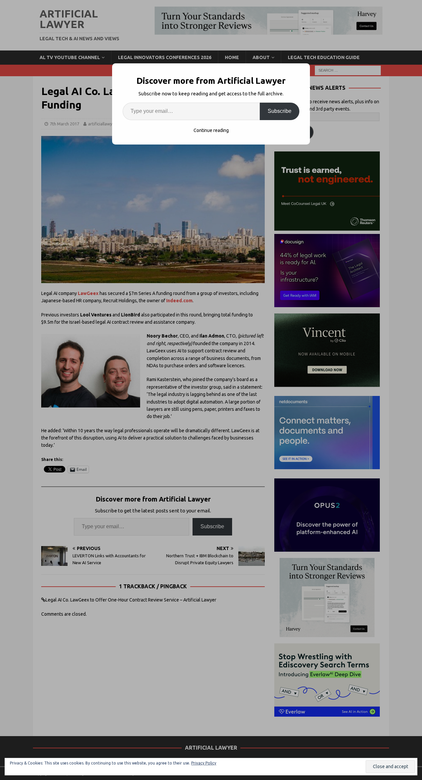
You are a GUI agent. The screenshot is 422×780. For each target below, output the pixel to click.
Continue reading (211, 130)
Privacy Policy (203, 763)
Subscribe (279, 111)
